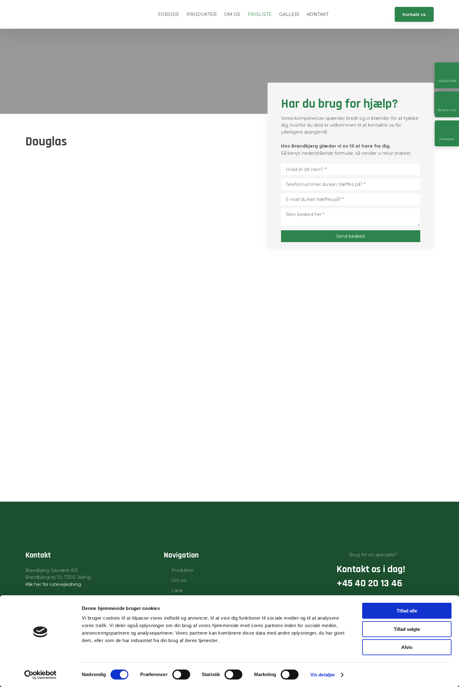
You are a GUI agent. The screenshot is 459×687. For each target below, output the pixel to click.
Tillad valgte (407, 629)
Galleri (289, 14)
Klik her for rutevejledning (53, 584)
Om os (232, 14)
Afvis (406, 647)
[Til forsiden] (54, 14)
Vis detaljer (322, 674)
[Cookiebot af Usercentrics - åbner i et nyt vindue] (40, 675)
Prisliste (260, 14)
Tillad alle (407, 610)
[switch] (181, 675)
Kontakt (317, 14)
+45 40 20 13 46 (369, 583)
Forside (168, 14)
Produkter (202, 14)
